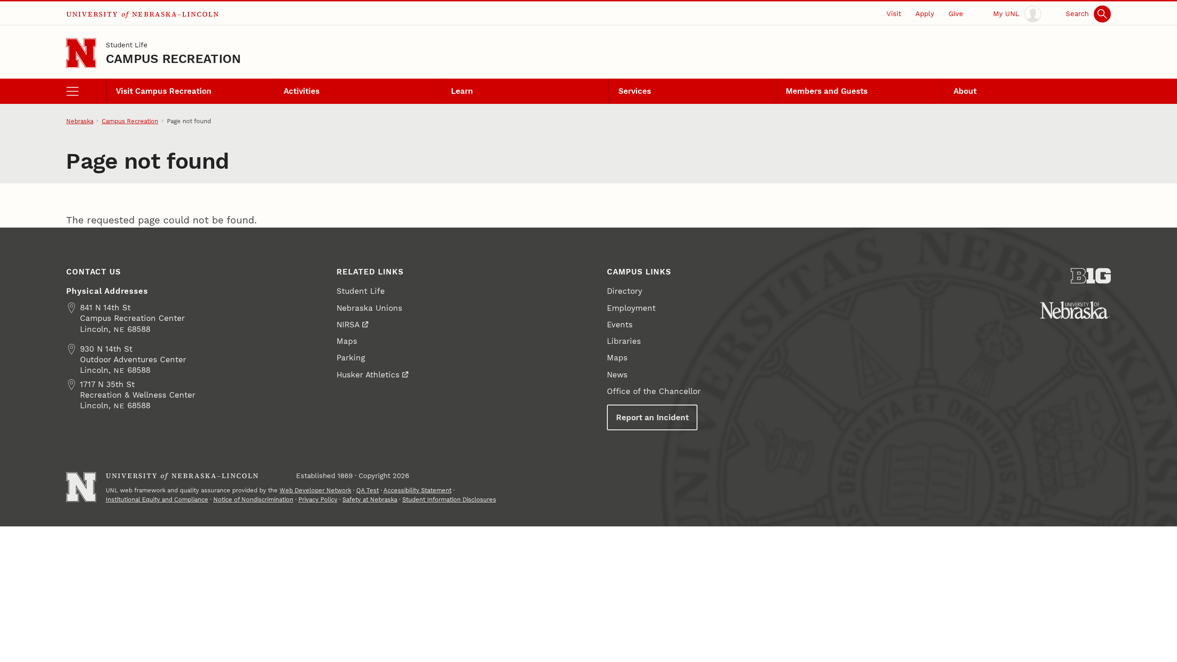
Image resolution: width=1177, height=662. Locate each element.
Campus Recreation (173, 58)
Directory (624, 291)
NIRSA (348, 324)
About (965, 91)
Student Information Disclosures (449, 499)
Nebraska (79, 121)
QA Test (367, 490)
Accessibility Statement (417, 490)
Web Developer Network (315, 490)
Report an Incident (652, 417)
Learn (462, 91)
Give (955, 14)
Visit (893, 14)
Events (620, 324)
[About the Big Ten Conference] (1091, 276)
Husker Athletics (368, 374)
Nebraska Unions (369, 308)
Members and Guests (827, 91)
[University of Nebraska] (1075, 310)
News (617, 374)
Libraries (624, 341)
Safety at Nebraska (370, 499)
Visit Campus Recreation (163, 91)
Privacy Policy (317, 499)
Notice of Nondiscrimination (253, 499)
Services (634, 91)
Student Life (127, 45)
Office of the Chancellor (654, 391)
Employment (631, 308)
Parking (351, 357)
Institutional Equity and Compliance (157, 499)
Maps (347, 341)
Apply (924, 14)
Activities (302, 91)
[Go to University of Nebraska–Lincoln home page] (81, 53)
